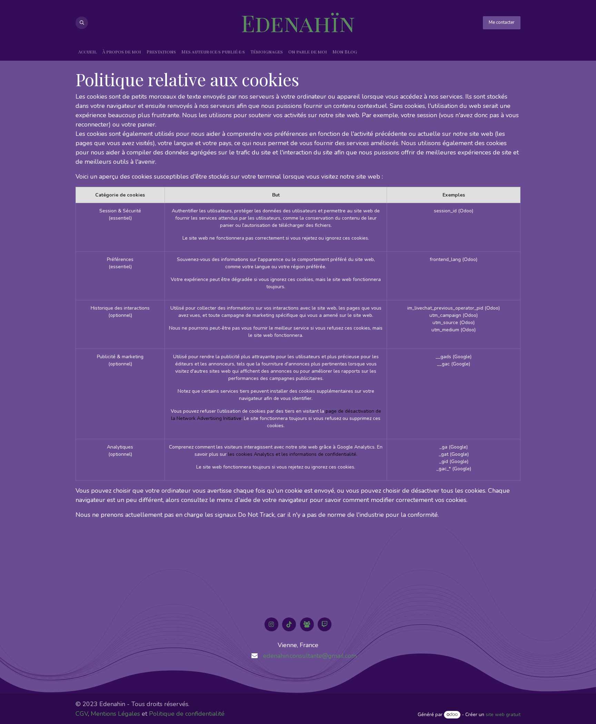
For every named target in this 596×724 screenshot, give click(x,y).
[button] (82, 23)
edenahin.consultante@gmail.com (310, 656)
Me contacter (502, 22)
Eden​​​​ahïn (298, 22)
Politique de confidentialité (187, 714)
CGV (82, 714)
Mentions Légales (115, 714)
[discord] (307, 624)
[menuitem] (88, 52)
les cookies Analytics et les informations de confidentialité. (292, 454)
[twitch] (324, 624)
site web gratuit (503, 714)
